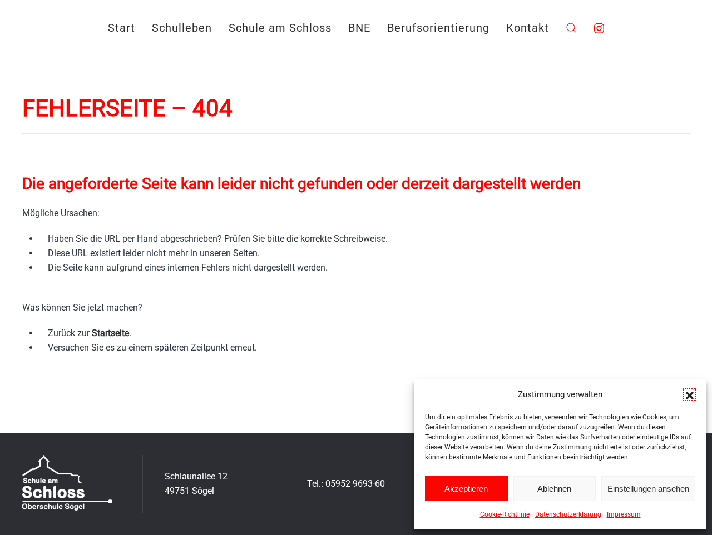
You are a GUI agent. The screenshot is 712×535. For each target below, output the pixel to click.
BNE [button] (359, 27)
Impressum (624, 514)
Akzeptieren (466, 488)
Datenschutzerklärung (568, 514)
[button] (689, 394)
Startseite (110, 333)
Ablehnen (554, 488)
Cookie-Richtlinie (505, 514)
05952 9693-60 (355, 483)
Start (121, 27)
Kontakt (527, 27)
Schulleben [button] (182, 27)
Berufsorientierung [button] (438, 27)
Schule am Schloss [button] (280, 27)
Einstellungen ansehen (648, 488)
